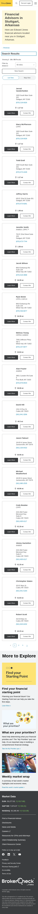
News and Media (9, 827)
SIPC (8, 891)
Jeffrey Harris (22, 194)
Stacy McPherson (23, 124)
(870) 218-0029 (21, 138)
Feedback (5, 860)
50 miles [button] (20, 65)
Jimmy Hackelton (23, 543)
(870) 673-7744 (21, 241)
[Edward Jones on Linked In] (8, 854)
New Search (19, 71)
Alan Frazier (21, 369)
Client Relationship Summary (14, 840)
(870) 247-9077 (21, 347)
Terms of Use (6, 873)
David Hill (20, 405)
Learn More (11, 113)
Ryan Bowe (21, 297)
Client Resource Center (11, 844)
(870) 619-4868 (21, 275)
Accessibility (6, 870)
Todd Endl (20, 160)
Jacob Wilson (22, 263)
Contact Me (27, 113)
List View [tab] (11, 78)
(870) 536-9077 (21, 311)
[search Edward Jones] (16, 3)
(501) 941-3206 (21, 414)
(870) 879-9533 (21, 383)
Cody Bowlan (22, 505)
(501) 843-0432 (21, 624)
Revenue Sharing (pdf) (10, 866)
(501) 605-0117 (21, 521)
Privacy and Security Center (11, 863)
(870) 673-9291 (21, 204)
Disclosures (6, 823)
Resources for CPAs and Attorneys (16, 836)
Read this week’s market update (12, 787)
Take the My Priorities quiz (11, 748)
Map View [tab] (27, 78)
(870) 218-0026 (21, 102)
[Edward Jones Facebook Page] (3, 854)
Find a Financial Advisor (11, 818)
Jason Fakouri (22, 438)
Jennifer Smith (22, 227)
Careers (6, 831)
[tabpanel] (19, 365)
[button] (11, 645)
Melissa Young (22, 333)
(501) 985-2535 (21, 483)
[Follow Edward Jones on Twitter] (14, 854)
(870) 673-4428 (21, 172)
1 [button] (14, 645)
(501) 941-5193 (21, 591)
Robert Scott (21, 614)
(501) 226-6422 (21, 448)
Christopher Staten (24, 581)
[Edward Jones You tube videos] (19, 854)
